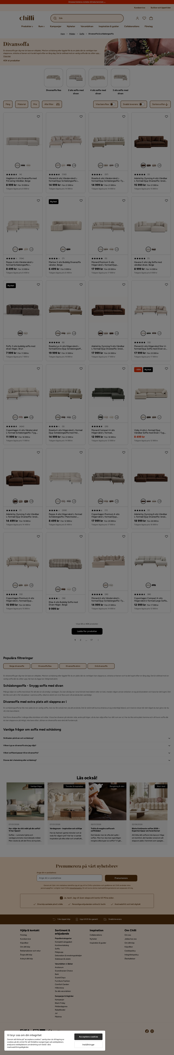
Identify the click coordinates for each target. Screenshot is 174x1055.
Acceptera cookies (88, 1036)
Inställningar (88, 1044)
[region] (54, 1041)
